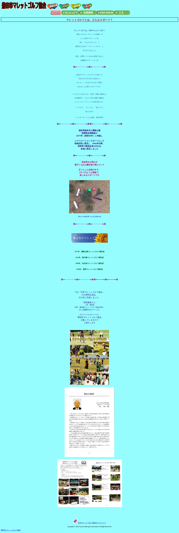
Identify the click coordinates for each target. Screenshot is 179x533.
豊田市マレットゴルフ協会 (11, 530)
